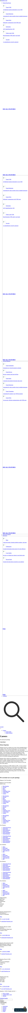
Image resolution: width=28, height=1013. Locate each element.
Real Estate (5, 848)
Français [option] (4, 1007)
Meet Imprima (6, 786)
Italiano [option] (4, 1010)
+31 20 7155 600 (5, 919)
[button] (15, 3)
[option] (15, 1006)
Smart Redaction (6, 833)
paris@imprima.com (5, 971)
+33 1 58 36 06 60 (6, 969)
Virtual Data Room (7, 827)
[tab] (4, 901)
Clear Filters (3, 742)
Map (1, 916)
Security (4, 787)
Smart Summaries (6, 830)
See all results (3, 1002)
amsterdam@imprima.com (7, 921)
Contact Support (8, 733)
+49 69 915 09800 (6, 951)
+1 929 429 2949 (5, 986)
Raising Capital (6, 849)
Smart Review (6, 831)
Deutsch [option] (4, 1008)
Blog (4, 788)
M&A (4, 846)
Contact (4, 730)
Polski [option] (4, 1011)
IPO (3, 851)
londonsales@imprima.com (7, 937)
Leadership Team (6, 791)
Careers (4, 793)
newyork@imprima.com (6, 988)
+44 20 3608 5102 (6, 935)
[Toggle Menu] (0, 728)
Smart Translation (6, 832)
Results (2, 1001)
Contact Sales (8, 731)
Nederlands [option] (5, 1006)
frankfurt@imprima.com (6, 953)
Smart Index (5, 828)
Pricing (4, 790)
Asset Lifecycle (6, 850)
